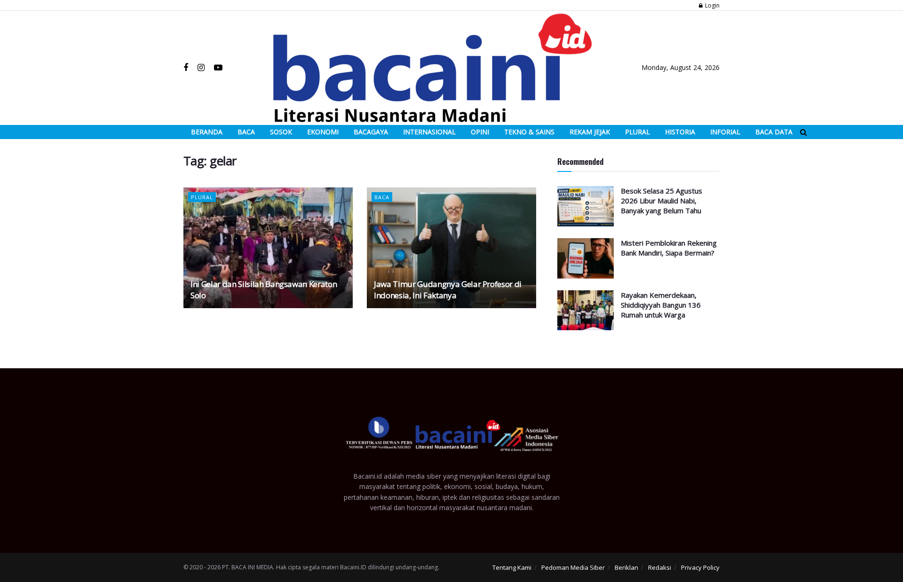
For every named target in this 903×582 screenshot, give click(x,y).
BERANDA (206, 131)
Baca (381, 197)
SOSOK (281, 131)
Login (712, 5)
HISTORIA (680, 131)
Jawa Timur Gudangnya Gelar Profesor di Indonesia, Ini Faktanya (448, 290)
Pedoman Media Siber (573, 567)
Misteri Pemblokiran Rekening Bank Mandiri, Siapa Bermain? (669, 247)
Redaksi (659, 567)
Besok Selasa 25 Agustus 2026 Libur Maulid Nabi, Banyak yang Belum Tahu (661, 200)
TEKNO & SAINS (529, 131)
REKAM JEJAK (590, 131)
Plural (202, 197)
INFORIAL (725, 131)
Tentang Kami (511, 567)
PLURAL (637, 131)
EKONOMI (323, 131)
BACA (246, 131)
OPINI (480, 131)
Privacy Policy (700, 567)
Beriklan (626, 567)
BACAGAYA (371, 131)
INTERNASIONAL (429, 131)
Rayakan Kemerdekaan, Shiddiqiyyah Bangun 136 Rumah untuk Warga (661, 304)
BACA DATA (773, 131)
